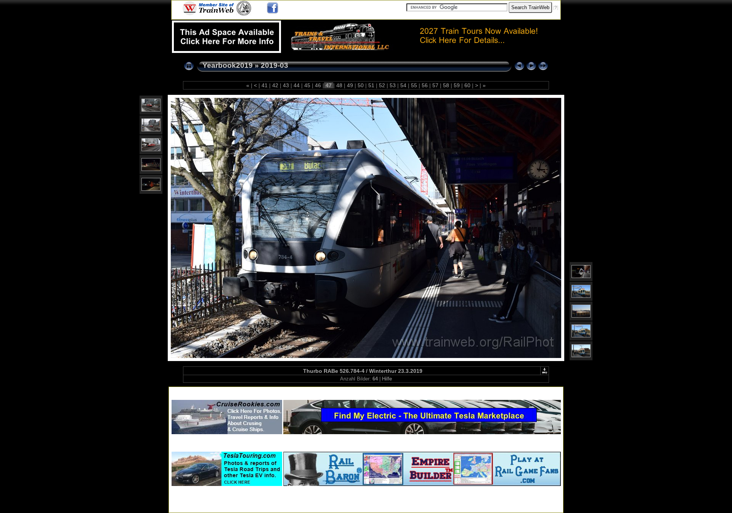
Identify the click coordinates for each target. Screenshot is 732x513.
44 (296, 85)
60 (467, 85)
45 (307, 85)
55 (414, 85)
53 (392, 85)
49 (350, 85)
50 (360, 85)
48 (339, 85)
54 (403, 85)
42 (275, 85)
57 (435, 85)
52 (382, 85)
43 (286, 85)
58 (446, 85)
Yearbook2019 (227, 65)
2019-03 (274, 65)
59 (456, 85)
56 (424, 85)
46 (318, 85)
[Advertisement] (366, 392)
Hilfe (387, 379)
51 (371, 85)
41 (264, 85)
